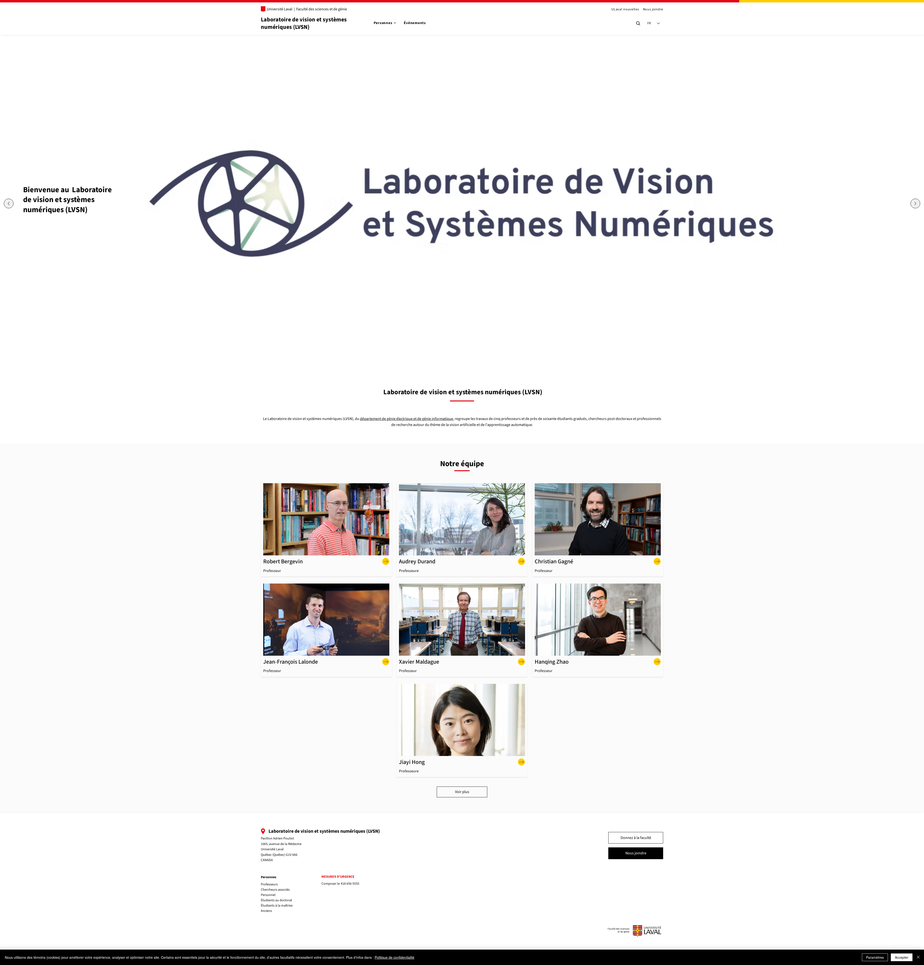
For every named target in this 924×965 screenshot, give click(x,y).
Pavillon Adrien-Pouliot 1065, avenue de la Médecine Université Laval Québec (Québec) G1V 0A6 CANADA (281, 849)
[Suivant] (915, 203)
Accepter (901, 957)
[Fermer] (918, 957)
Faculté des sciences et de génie (321, 9)
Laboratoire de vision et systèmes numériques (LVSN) (304, 23)
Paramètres (875, 957)
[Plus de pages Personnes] (395, 23)
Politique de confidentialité (394, 957)
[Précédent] (8, 203)
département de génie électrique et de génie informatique (406, 418)
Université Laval (279, 9)
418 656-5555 (350, 883)
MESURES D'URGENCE (337, 876)
